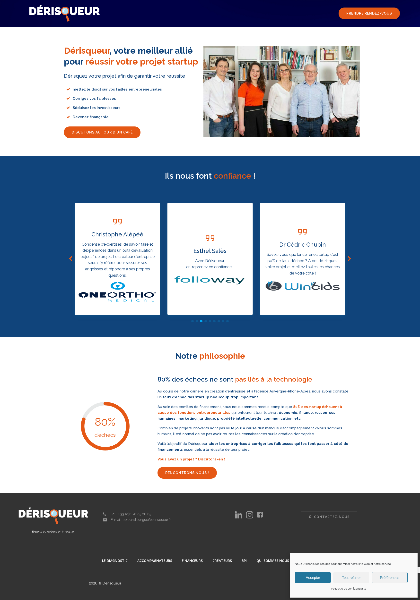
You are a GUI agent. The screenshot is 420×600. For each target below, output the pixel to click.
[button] (192, 321)
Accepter (313, 577)
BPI (244, 560)
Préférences (389, 577)
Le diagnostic (115, 560)
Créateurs (222, 560)
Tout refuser (351, 577)
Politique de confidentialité (348, 588)
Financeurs (192, 560)
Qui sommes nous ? (274, 560)
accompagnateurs (154, 560)
